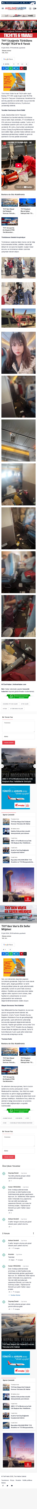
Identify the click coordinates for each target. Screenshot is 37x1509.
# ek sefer (19, 1118)
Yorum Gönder (8, 742)
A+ (22, 64)
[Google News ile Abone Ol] (8, 59)
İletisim (3, 1483)
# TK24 (5, 708)
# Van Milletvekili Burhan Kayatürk (21, 1123)
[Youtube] (11, 1485)
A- (26, 64)
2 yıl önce (24, 1173)
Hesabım (18, 1480)
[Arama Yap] (30, 8)
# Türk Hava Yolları (16, 708)
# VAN (4, 1123)
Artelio (29, 1476)
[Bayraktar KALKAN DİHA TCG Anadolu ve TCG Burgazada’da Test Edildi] (18, 860)
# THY (27, 1118)
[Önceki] (2, 766)
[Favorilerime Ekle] (14, 64)
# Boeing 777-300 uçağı (10, 704)
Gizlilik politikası (27, 1480)
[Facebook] (2, 1485)
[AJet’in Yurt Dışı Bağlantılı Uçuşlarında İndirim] (18, 766)
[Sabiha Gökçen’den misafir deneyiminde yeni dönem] (18, 831)
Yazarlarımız (5, 1480)
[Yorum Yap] (18, 64)
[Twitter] (7, 1485)
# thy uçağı (24, 704)
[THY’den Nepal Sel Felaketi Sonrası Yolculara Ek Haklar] (18, 821)
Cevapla (16, 1248)
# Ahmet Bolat (7, 1118)
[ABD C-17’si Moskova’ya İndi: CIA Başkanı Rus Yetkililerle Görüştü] (18, 840)
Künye (12, 1480)
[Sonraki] (34, 766)
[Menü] (2, 8)
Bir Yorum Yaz (7, 717)
